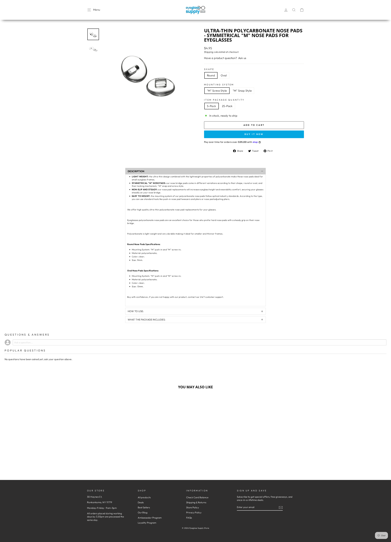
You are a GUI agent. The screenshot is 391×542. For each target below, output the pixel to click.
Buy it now (254, 134)
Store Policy (192, 507)
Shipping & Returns (196, 502)
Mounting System (219, 84)
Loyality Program (147, 522)
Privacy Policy (193, 512)
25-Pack (227, 106)
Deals (141, 502)
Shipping (208, 51)
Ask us (242, 58)
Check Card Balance (197, 497)
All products (144, 497)
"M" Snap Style (242, 90)
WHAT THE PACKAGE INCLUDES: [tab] (147, 319)
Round (211, 75)
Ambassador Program (150, 517)
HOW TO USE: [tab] (136, 311)
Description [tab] (136, 171)
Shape (209, 69)
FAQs (189, 517)
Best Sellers (144, 507)
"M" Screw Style (217, 90)
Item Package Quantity (224, 99)
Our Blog (143, 512)
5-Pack (211, 106)
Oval (224, 75)
